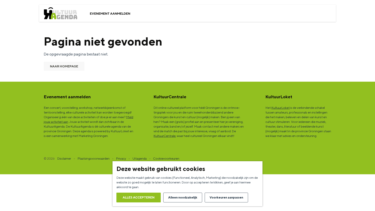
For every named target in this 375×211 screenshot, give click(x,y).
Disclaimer (64, 158)
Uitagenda (139, 158)
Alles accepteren (138, 197)
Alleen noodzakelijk (182, 197)
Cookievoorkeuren (166, 158)
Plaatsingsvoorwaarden (94, 158)
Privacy (121, 158)
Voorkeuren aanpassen (226, 197)
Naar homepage (64, 66)
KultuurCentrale (165, 136)
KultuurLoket (280, 108)
